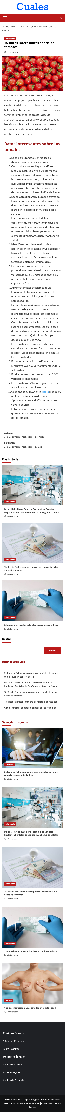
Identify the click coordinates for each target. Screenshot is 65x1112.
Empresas (9, 764)
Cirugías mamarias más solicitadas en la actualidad (30, 707)
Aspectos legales (11, 1072)
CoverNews (47, 1103)
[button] (5, 17)
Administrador (12, 52)
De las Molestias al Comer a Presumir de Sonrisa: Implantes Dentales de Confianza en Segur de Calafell (32, 510)
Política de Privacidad (14, 1080)
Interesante (10, 38)
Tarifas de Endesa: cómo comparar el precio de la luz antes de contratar (30, 694)
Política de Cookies (13, 1064)
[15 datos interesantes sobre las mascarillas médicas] (32, 600)
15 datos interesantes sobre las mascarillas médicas (31, 625)
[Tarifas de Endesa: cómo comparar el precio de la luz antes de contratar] (32, 543)
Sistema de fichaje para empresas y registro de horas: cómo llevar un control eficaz (31, 675)
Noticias (9, 1000)
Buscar (6, 639)
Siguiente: (23, 444)
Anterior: (24, 435)
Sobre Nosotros (11, 1048)
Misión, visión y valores (15, 1040)
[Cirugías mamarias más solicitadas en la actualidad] (32, 983)
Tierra (45, 391)
